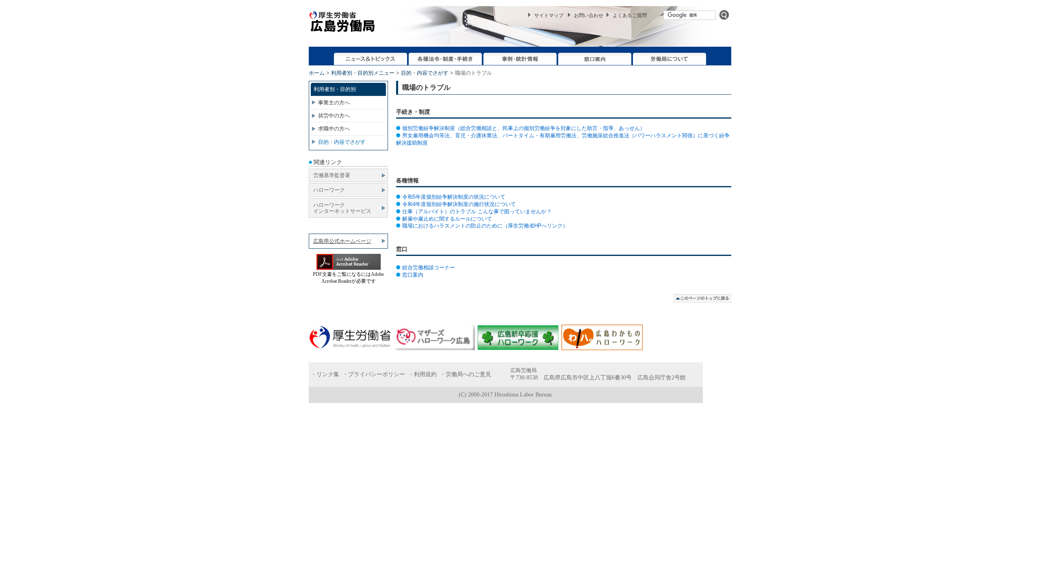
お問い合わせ (588, 15)
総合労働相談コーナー (428, 267)
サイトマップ (548, 15)
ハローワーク (329, 190)
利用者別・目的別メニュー (362, 73)
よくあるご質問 (630, 15)
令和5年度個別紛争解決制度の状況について (453, 197)
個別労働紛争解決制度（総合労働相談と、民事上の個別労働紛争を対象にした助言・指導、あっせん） (523, 128)
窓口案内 (412, 275)
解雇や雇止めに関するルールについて (447, 219)
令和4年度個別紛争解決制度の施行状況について (459, 204)
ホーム (317, 73)
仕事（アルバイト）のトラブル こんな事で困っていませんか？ (477, 211)
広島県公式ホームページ (342, 241)
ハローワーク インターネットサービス (342, 208)
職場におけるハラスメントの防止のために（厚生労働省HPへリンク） (485, 226)
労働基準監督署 (331, 175)
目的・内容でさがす (424, 73)
